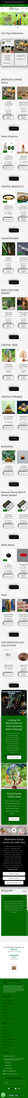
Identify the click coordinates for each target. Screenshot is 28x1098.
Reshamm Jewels (14, 874)
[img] (14, 949)
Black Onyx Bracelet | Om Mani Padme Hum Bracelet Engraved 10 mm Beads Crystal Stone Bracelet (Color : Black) (9, 213)
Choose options (8, 117)
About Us (5, 1030)
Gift (4, 1012)
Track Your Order (8, 1018)
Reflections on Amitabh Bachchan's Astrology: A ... (14, 898)
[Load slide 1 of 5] (10, 28)
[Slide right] (17, 72)
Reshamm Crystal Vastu (15, 1097)
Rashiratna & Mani (8, 1004)
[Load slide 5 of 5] (18, 28)
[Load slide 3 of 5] (14, 28)
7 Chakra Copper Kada (8, 103)
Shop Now (7, 63)
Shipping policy (7, 1042)
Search (5, 1027)
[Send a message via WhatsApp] (3, 1094)
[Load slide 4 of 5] (16, 28)
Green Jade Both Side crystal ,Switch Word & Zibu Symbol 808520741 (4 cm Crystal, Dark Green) (8, 319)
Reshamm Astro (14, 878)
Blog (4, 1015)
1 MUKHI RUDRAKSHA (8, 467)
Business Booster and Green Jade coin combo (9, 158)
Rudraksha (6, 1009)
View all (14, 129)
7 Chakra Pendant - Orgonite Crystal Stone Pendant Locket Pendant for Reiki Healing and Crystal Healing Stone (8, 265)
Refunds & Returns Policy (10, 1039)
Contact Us (6, 1033)
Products (5, 1006)
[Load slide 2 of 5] (12, 28)
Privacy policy (7, 1036)
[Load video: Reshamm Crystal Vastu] (14, 830)
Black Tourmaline (8, 565)
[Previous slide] (7, 27)
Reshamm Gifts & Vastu (14, 883)
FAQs (4, 1048)
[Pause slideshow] (26, 27)
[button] (2, 8)
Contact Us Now (14, 757)
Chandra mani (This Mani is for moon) (8, 616)
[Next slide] (20, 27)
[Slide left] (10, 72)
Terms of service (8, 1045)
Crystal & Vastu (7, 1001)
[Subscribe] (23, 1083)
